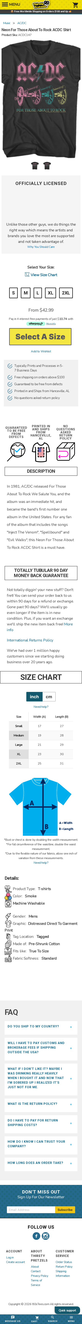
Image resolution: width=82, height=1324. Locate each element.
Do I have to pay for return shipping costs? (33, 1123)
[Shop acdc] (41, 219)
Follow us (41, 1227)
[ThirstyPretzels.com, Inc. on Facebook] (36, 1236)
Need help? (41, 707)
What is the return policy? (32, 1104)
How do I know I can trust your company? (36, 1144)
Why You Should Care (41, 247)
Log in (10, 1257)
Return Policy (64, 1267)
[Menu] (5, 5)
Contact (35, 1271)
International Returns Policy (30, 640)
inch (34, 696)
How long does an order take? (35, 1163)
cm (49, 696)
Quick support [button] (67, 1310)
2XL (66, 293)
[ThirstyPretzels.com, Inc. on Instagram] (45, 1236)
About (35, 1267)
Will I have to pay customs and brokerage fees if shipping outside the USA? (36, 1047)
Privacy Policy (39, 1276)
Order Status (64, 1262)
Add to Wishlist (41, 351)
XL (50, 293)
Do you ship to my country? (33, 1026)
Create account (15, 1262)
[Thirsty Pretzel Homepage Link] (41, 8)
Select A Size (40, 336)
